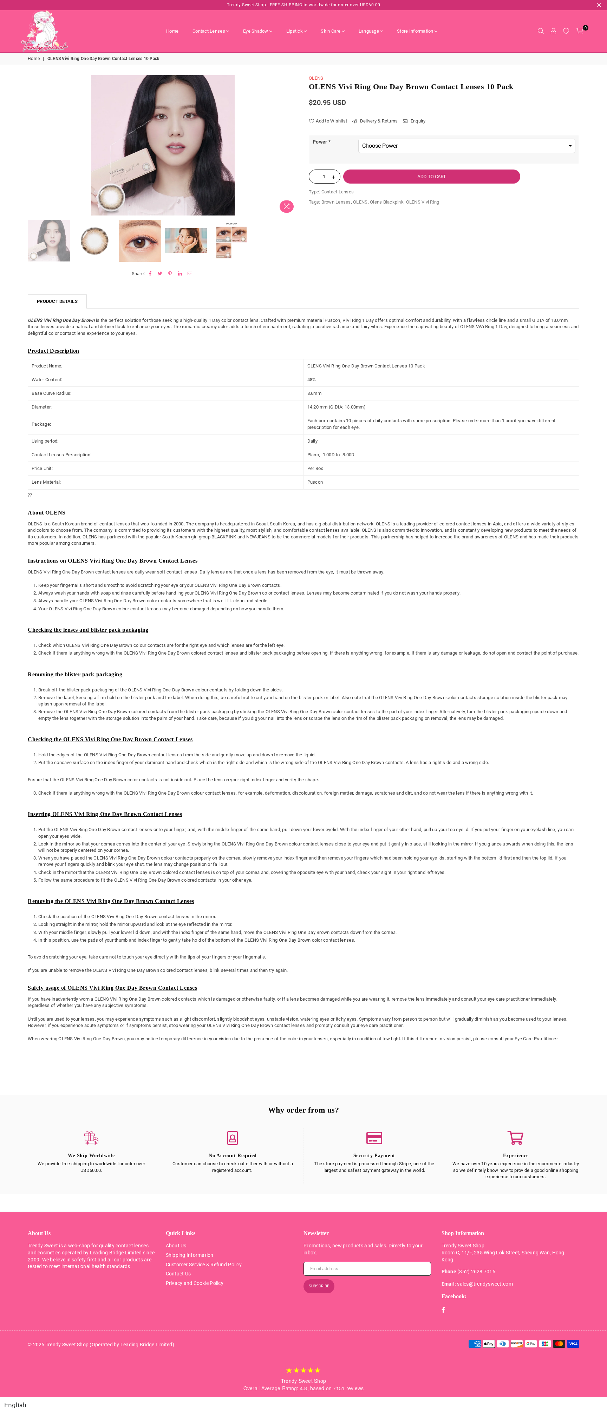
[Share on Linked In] (180, 274)
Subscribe (319, 1286)
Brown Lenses (336, 202)
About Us (176, 1245)
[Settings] (553, 31)
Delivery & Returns (378, 121)
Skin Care (330, 31)
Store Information (415, 31)
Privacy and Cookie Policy (195, 1283)
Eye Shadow (255, 31)
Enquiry (417, 121)
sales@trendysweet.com (485, 1284)
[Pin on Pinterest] (170, 274)
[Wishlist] (566, 31)
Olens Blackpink (387, 202)
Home (172, 31)
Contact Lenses (208, 31)
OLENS (316, 78)
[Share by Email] (189, 274)
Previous (34, 145)
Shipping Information (190, 1255)
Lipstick (294, 31)
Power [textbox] (322, 142)
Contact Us (178, 1273)
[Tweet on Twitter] (160, 274)
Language (369, 31)
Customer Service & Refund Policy (204, 1264)
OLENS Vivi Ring (422, 202)
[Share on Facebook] (150, 274)
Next (292, 145)
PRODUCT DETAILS (57, 301)
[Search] (540, 31)
